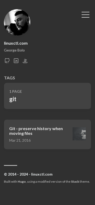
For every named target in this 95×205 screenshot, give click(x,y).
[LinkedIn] (16, 62)
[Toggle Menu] (85, 14)
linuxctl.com (16, 42)
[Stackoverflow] (25, 62)
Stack (75, 181)
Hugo (22, 181)
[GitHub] (7, 62)
